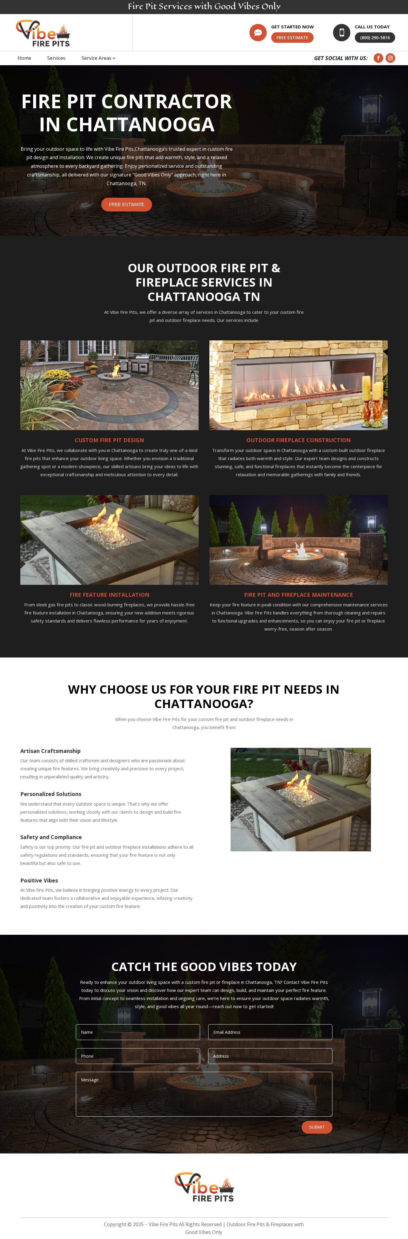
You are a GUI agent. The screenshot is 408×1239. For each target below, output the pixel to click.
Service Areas (96, 58)
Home (24, 58)
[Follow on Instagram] (390, 58)
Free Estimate (126, 204)
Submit (317, 1127)
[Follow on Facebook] (378, 58)
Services (56, 58)
